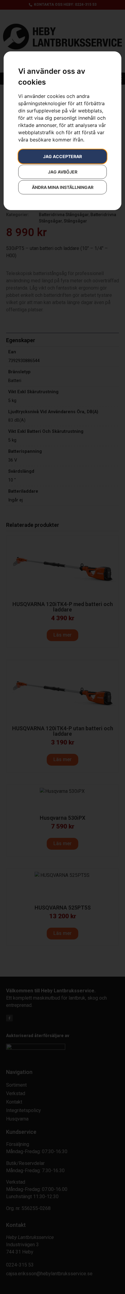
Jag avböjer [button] (62, 171)
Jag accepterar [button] (62, 156)
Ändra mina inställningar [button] (62, 187)
